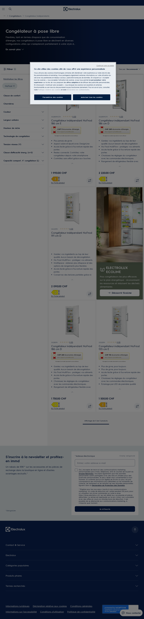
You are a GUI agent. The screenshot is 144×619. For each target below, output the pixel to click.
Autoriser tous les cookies (92, 97)
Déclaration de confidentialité (78, 90)
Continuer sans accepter (105, 65)
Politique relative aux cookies (49, 90)
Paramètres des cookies (53, 97)
